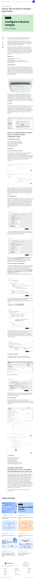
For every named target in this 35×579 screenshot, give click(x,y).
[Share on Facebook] (3, 43)
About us (29, 570)
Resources (18, 1)
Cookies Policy (26, 577)
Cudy (8, 50)
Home (5, 570)
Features (3, 1)
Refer (28, 573)
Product (8, 1)
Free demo (6, 571)
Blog (2, 6)
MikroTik (20, 49)
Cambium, (24, 49)
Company (24, 1)
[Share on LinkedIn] (3, 45)
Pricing (13, 1)
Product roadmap (18, 574)
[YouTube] (3, 47)
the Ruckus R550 (18, 67)
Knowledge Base (17, 570)
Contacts (29, 571)
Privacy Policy (32, 577)
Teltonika (28, 49)
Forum (16, 573)
